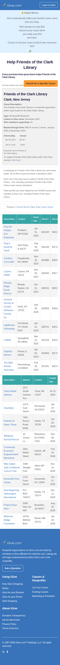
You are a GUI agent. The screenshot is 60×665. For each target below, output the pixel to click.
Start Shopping (9, 601)
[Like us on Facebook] (7, 652)
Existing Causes (40, 592)
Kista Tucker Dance (44, 207)
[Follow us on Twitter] (3, 652)
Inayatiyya (9, 408)
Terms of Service (10, 628)
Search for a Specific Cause (40, 83)
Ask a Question (13, 568)
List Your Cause (40, 587)
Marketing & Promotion (43, 596)
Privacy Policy (9, 624)
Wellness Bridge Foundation (9, 520)
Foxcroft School (22, 207)
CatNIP (7, 340)
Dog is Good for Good (8, 247)
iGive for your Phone (12, 597)
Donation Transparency (13, 615)
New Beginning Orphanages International (11, 494)
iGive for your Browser (13, 592)
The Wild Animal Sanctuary (9, 366)
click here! (16, 160)
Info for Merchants (11, 620)
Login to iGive (49, 5)
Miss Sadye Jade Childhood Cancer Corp (12, 467)
